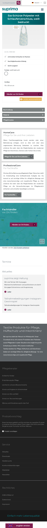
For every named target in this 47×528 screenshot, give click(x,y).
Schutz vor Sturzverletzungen (12, 398)
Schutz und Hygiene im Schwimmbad (14, 389)
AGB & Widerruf (7, 495)
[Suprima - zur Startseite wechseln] (10, 9)
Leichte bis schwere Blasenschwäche (14, 385)
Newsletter (6, 474)
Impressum (6, 504)
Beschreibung (8, 110)
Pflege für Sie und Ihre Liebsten (16, 157)
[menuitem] (11, 2)
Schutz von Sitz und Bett (10, 394)
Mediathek (5, 470)
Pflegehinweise (8, 120)
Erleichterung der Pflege (10, 380)
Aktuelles (5, 452)
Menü (41, 9)
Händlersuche (7, 461)
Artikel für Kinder (8, 376)
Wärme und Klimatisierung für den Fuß (15, 403)
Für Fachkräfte (9, 195)
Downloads (6, 456)
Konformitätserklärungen (11, 465)
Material (6, 115)
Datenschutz (6, 499)
